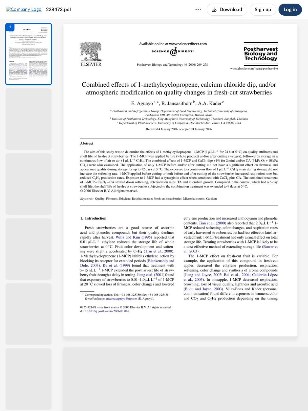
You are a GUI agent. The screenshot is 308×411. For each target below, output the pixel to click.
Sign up (263, 9)
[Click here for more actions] (198, 10)
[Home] (24, 9)
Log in (290, 9)
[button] (28, 54)
